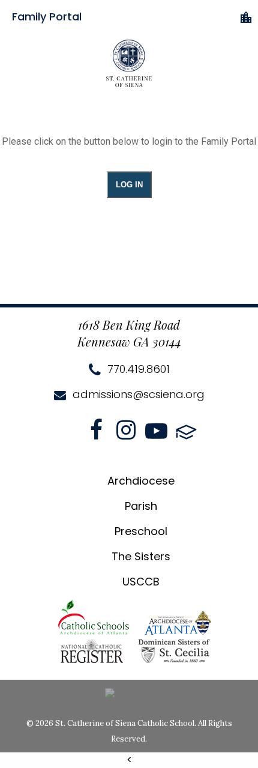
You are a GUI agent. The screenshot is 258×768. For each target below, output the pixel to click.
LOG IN (129, 184)
